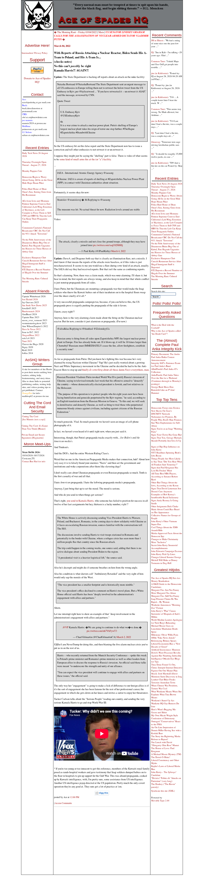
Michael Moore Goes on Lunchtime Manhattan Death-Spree (164, 628)
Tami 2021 (27, 341)
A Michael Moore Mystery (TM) (166, 754)
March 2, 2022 (124, 637)
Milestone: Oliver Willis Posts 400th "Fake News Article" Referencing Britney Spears (164, 637)
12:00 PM (74, 797)
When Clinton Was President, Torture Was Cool (164, 687)
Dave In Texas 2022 (31, 329)
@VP (65, 627)
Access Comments (63, 803)
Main (101, 32)
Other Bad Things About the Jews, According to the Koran (164, 484)
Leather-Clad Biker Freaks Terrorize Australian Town (163, 681)
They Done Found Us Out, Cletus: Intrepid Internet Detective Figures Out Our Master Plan (166, 667)
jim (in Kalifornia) (159, 73)
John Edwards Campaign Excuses (166, 551)
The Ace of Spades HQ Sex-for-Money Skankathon (166, 579)
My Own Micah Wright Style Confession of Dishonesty (164, 717)
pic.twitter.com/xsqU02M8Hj (108, 245)
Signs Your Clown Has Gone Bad (166, 434)
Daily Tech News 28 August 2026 (166, 183)
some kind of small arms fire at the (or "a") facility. (85, 159)
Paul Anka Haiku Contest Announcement (162, 358)
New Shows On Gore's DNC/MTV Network (161, 412)
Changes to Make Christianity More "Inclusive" (164, 541)
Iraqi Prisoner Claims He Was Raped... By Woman (164, 600)
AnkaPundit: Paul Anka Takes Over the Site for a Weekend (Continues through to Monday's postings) (166, 379)
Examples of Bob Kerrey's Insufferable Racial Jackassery (164, 496)
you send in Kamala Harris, (80, 500)
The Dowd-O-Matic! (160, 757)
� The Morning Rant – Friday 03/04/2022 (75, 32)
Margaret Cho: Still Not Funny (165, 595)
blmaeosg (155, 141)
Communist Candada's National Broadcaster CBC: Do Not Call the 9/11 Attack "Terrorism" (36, 230)
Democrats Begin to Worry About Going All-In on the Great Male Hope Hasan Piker (37, 179)
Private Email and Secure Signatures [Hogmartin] (33, 436)
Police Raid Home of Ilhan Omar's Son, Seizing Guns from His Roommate (36, 191)
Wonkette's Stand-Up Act (162, 700)
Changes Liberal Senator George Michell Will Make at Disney (166, 559)
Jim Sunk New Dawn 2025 (34, 305)
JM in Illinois (157, 40)
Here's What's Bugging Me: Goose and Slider (163, 711)
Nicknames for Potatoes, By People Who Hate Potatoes (166, 418)
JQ (152, 52)
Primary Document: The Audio (165, 354)
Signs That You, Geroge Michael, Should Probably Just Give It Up (166, 439)
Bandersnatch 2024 (31, 311)
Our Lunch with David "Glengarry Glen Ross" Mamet (165, 744)
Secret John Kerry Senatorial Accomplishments (164, 547)
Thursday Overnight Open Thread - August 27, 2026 (34, 163)
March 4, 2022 (118, 251)
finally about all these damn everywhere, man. (115, 369)
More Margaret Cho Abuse (163, 592)
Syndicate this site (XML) (163, 790)
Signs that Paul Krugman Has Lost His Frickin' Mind (164, 469)
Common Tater (158, 61)
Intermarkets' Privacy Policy (35, 52)
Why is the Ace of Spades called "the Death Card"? (166, 332)
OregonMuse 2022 (30, 335)
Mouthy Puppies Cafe (32, 170)
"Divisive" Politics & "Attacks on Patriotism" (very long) (166, 779)
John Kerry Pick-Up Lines (163, 554)
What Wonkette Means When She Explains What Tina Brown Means (166, 694)
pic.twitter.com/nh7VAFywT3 (102, 631)
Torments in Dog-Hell (161, 563)
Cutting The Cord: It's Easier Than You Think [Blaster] (35, 427)
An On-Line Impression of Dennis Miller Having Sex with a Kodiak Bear (166, 730)
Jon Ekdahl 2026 (30, 299)
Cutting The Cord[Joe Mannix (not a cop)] (33, 418)
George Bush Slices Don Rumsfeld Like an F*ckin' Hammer (163, 389)
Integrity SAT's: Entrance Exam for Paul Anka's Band (165, 364)
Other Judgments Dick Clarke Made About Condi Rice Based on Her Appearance (165, 509)
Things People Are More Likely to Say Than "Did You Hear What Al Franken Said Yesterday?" (166, 461)
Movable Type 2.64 (160, 800)
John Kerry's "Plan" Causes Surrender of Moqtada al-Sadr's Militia (165, 613)
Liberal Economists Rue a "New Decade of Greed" (165, 645)
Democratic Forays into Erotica (165, 407)
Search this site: (158, 291)
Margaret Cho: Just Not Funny (165, 589)
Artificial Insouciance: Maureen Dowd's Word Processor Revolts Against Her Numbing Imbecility (166, 652)
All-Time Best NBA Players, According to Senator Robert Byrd (164, 476)
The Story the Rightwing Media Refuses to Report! (165, 738)
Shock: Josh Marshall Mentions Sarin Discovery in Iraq (166, 675)
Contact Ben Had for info (33, 461)
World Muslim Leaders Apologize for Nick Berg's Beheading (166, 621)
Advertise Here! (37, 46)
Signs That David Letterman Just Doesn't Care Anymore (166, 490)
